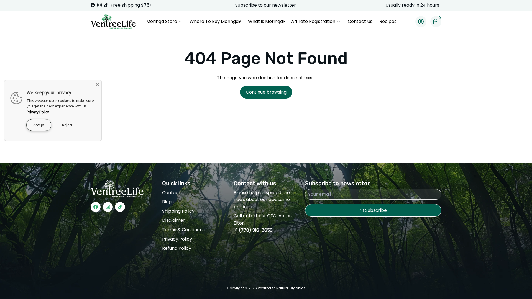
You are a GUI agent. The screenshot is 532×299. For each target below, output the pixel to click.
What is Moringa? (266, 21)
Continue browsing (266, 92)
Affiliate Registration (316, 21)
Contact (171, 192)
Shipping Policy (178, 211)
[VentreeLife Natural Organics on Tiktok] (106, 5)
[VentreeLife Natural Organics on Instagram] (99, 5)
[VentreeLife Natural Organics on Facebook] (93, 5)
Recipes (388, 21)
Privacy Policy (177, 239)
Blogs (168, 202)
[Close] (97, 84)
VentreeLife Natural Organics (281, 288)
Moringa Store (164, 21)
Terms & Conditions (183, 229)
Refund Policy (176, 248)
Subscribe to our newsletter (266, 5)
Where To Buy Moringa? (215, 21)
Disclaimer (173, 220)
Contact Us (360, 21)
